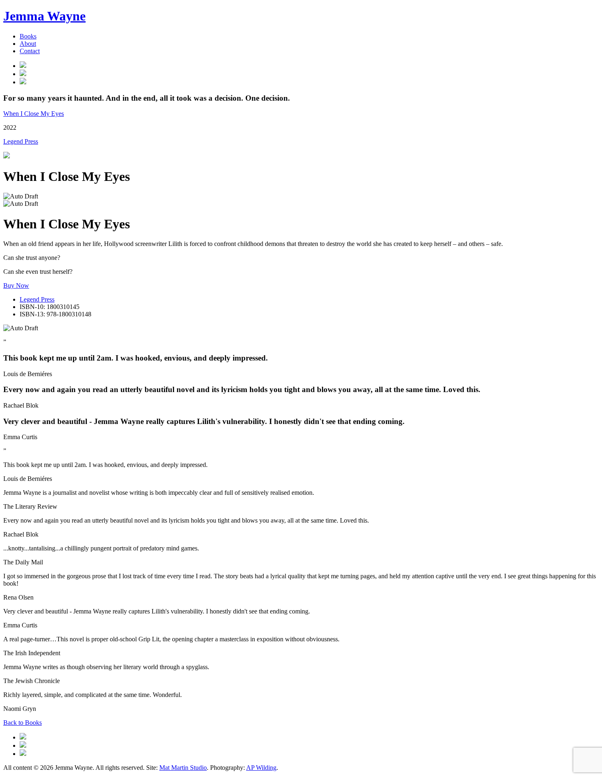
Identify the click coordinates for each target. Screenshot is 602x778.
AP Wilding (261, 767)
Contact (30, 50)
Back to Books (22, 722)
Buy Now (16, 285)
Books (28, 36)
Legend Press (20, 141)
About (28, 43)
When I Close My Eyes (33, 113)
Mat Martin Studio (183, 767)
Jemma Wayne (44, 16)
